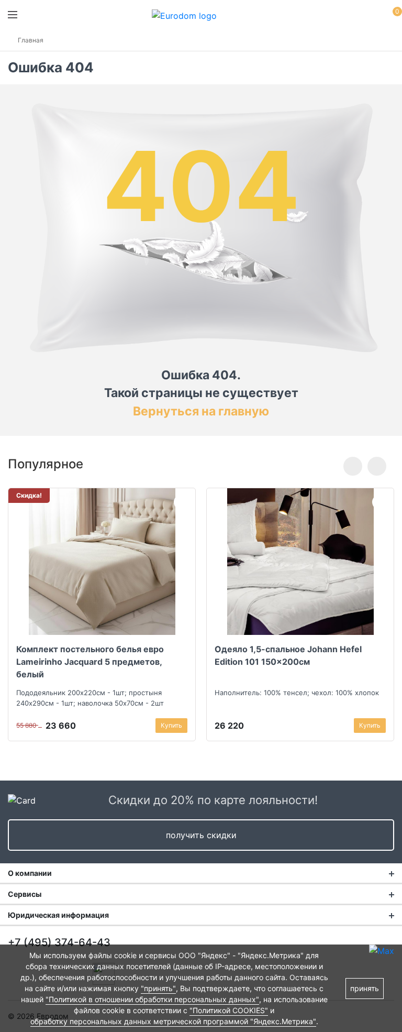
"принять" (158, 988)
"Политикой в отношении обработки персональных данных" (152, 999)
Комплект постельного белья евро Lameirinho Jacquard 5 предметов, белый (90, 661)
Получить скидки (201, 835)
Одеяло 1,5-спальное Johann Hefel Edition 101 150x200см (288, 655)
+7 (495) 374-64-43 (59, 942)
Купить (171, 725)
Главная (30, 40)
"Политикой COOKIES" (228, 1010)
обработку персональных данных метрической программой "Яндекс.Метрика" (173, 1021)
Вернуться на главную (201, 411)
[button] (352, 466)
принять (364, 988)
